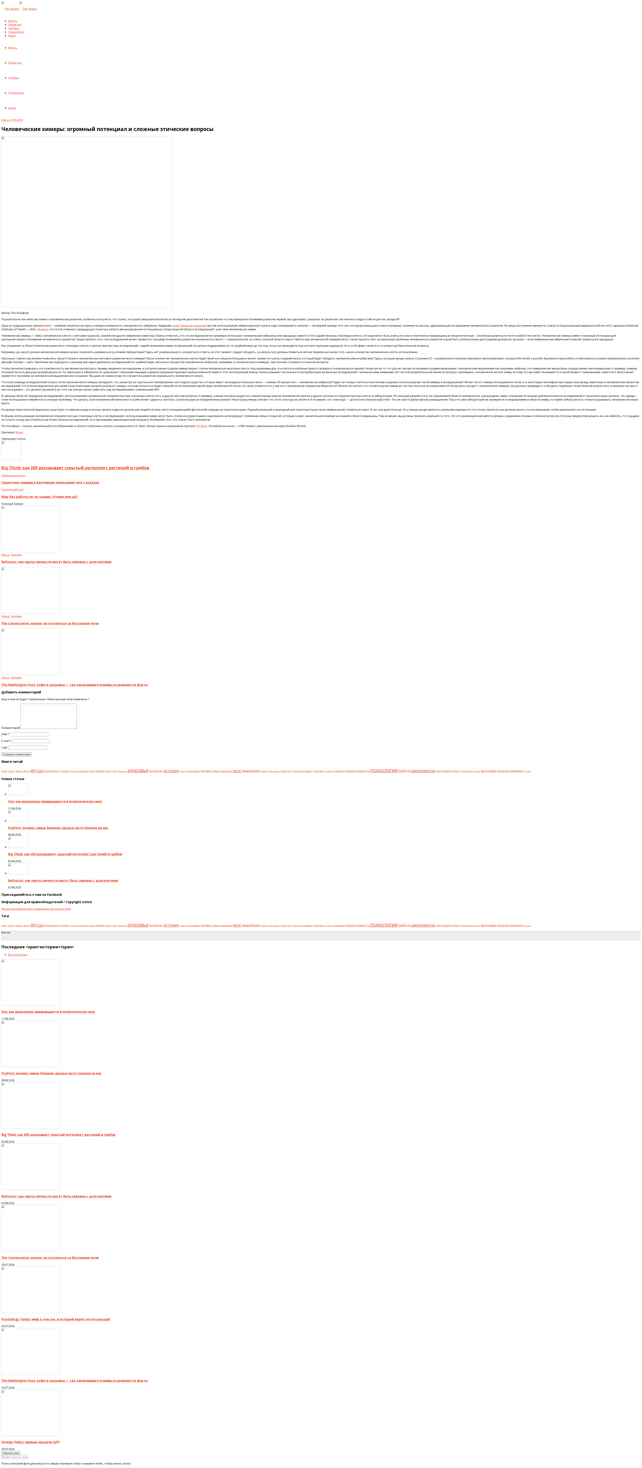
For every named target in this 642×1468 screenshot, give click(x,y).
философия (488, 771)
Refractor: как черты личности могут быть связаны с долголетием (56, 562)
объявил (42, 329)
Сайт (4, 747)
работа (404, 770)
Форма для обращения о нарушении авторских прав (36, 909)
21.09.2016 (16, 120)
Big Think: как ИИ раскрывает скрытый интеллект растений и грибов (65, 854)
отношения (297, 771)
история (171, 770)
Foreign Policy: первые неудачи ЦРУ (30, 1442)
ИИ (33, 770)
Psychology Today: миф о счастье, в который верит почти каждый (55, 1319)
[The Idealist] (19, 9)
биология (74, 771)
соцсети (447, 771)
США (40, 770)
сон (438, 771)
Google (11, 771)
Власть (12, 21)
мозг (237, 770)
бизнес (65, 771)
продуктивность (357, 771)
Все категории (17, 955)
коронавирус (193, 771)
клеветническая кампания (188, 325)
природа (340, 771)
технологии (467, 771)
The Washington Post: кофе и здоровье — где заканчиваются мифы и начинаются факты (74, 685)
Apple (4, 771)
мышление (251, 770)
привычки (329, 771)
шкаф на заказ (10, 939)
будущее (84, 771)
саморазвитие (422, 770)
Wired (19, 432)
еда (114, 771)
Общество (15, 24)
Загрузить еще (11, 1452)
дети (108, 771)
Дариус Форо (22, 771)
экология (502, 771)
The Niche (201, 426)
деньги (99, 771)
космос (206, 771)
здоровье (138, 770)
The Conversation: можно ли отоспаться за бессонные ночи (50, 623)
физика (477, 771)
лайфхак (216, 771)
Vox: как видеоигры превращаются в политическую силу (55, 801)
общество (285, 771)
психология (384, 770)
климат (183, 771)
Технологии (16, 32)
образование (274, 771)
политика (318, 771)
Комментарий (10, 728)
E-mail (6, 741)
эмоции (527, 771)
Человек (13, 28)
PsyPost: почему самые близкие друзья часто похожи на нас (58, 828)
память (308, 771)
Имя (5, 734)
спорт (456, 771)
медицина (226, 771)
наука (264, 771)
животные (122, 771)
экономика (516, 771)
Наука (12, 35)
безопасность (53, 771)
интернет (156, 771)
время (91, 771)
